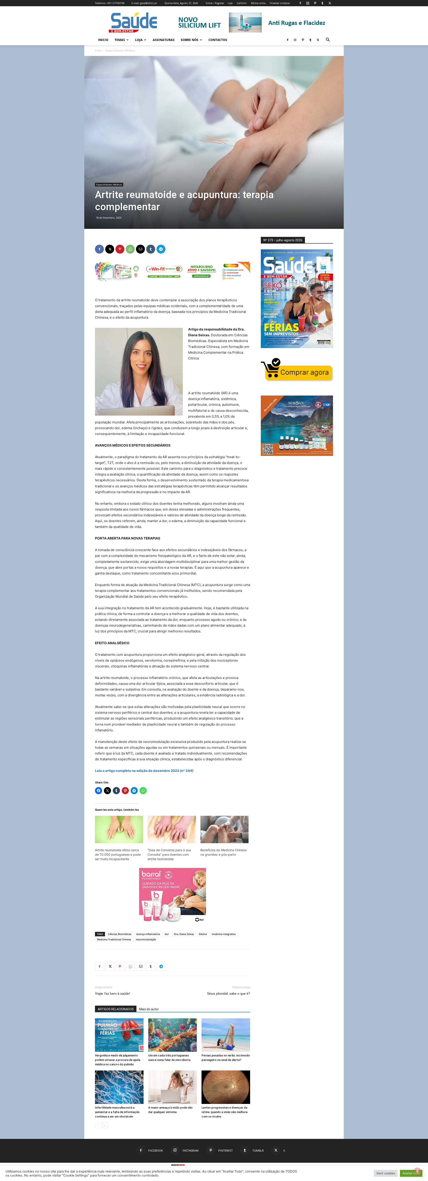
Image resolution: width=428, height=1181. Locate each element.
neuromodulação (146, 939)
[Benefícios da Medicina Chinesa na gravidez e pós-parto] (224, 829)
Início (98, 50)
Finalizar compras (280, 3)
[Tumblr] (322, 3)
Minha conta (258, 3)
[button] (327, 40)
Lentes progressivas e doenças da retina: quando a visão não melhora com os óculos (224, 1112)
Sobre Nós (189, 40)
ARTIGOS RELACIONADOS (116, 1009)
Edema (203, 934)
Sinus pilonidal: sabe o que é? (228, 994)
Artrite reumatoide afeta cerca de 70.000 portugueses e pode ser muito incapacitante (118, 854)
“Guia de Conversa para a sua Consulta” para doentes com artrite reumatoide (169, 854)
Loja (230, 3)
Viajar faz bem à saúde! (112, 994)
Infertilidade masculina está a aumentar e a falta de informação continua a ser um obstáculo (117, 1112)
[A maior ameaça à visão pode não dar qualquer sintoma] (172, 1087)
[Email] (140, 249)
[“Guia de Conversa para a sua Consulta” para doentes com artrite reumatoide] (172, 829)
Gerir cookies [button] (386, 1173)
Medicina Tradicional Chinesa (114, 939)
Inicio (103, 40)
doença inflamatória (148, 934)
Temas (120, 40)
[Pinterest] (315, 3)
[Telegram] (160, 249)
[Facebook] (300, 3)
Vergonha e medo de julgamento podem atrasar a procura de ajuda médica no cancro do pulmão (117, 1060)
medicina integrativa (224, 934)
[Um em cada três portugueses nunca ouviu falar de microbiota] (172, 1035)
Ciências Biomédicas (119, 934)
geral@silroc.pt (148, 3)
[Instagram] (307, 3)
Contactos (217, 40)
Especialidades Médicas (109, 184)
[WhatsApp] (130, 249)
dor (167, 934)
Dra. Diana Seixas (184, 934)
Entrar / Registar (215, 3)
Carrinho (242, 3)
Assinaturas (164, 40)
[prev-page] (98, 1125)
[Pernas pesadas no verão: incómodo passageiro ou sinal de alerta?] (226, 1035)
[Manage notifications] (417, 1171)
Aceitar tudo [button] (411, 1173)
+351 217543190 (115, 3)
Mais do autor (149, 1009)
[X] (329, 3)
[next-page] (105, 1125)
